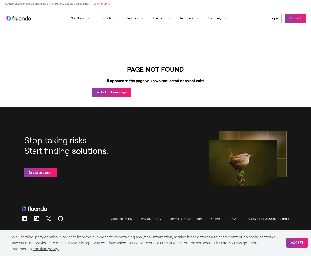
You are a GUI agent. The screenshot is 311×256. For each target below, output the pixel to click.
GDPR (215, 218)
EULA (232, 218)
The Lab (159, 18)
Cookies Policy (121, 218)
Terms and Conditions (186, 218)
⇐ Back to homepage (111, 92)
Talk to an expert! (40, 172)
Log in (273, 18)
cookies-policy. (46, 249)
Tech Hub (186, 18)
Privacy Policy (151, 218)
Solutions (77, 18)
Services (132, 18)
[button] (82, 18)
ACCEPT (297, 242)
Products (105, 18)
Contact (295, 18)
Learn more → (102, 3)
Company (214, 18)
